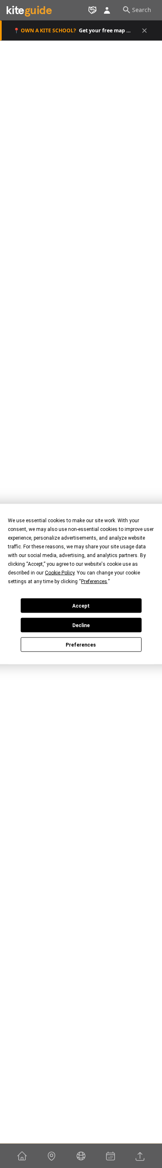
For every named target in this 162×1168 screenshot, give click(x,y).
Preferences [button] (94, 581)
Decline (81, 625)
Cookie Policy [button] (59, 573)
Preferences (81, 644)
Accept (81, 605)
